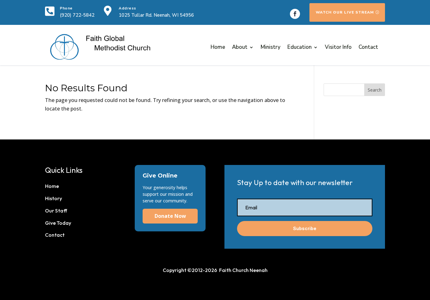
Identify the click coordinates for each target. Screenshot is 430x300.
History (53, 198)
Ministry (270, 47)
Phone (66, 8)
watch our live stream (345, 12)
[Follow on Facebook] (295, 14)
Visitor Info (338, 47)
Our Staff (56, 210)
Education (299, 47)
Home (218, 47)
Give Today (58, 223)
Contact (368, 47)
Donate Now (170, 215)
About (239, 47)
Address (127, 8)
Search (375, 90)
